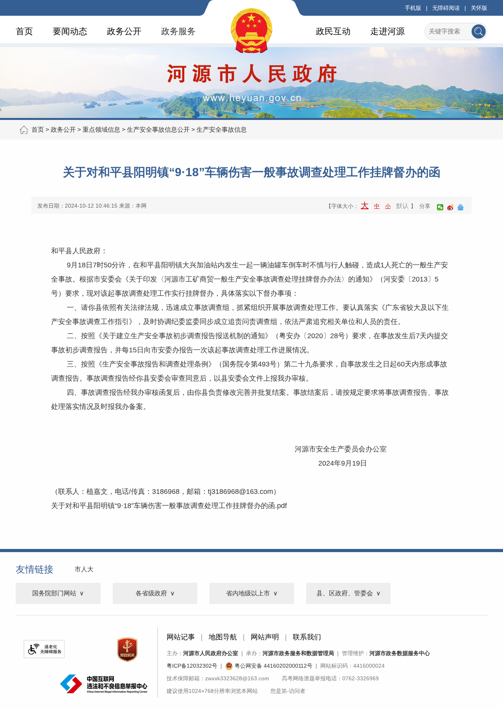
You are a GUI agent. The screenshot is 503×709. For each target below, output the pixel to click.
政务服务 (178, 31)
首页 (24, 31)
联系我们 (307, 637)
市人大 (84, 569)
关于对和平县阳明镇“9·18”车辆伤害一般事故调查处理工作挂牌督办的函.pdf (169, 506)
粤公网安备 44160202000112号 (272, 666)
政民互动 (333, 31)
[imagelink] (44, 649)
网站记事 (181, 637)
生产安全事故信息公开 (158, 129)
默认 (402, 206)
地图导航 (223, 637)
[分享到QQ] (460, 207)
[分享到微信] (440, 207)
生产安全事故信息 (221, 129)
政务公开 (124, 31)
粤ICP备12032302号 (192, 666)
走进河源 (387, 31)
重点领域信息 (101, 129)
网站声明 (265, 637)
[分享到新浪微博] (450, 207)
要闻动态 (70, 31)
